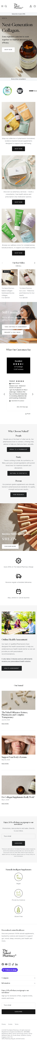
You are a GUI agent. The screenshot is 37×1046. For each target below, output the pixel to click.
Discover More (10, 546)
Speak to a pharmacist (18, 449)
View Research (18, 494)
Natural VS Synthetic (18, 473)
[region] (18, 394)
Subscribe (18, 843)
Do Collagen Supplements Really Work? (18, 797)
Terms (16, 1024)
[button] (4, 394)
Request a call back (13, 332)
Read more (5, 723)
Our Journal (18, 686)
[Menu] (2, 6)
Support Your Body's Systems (14, 757)
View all (18, 266)
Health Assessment (11, 668)
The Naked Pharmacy (12, 1030)
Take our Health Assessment (16, 327)
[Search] (7, 6)
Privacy (4, 1024)
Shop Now (8, 49)
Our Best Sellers (18, 263)
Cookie (10, 1024)
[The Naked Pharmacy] (18, 6)
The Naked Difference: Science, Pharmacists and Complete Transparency (15, 715)
